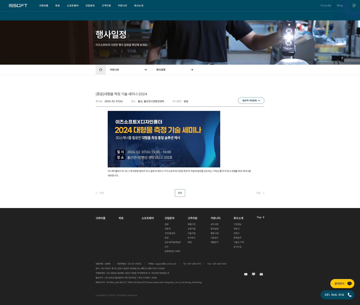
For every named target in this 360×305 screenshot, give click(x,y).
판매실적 (237, 237)
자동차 (168, 228)
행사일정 (215, 228)
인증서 (236, 233)
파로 (57, 5)
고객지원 (106, 5)
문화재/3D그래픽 (172, 251)
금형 (167, 224)
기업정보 (237, 224)
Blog (340, 5)
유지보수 (191, 237)
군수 (167, 246)
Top (259, 217)
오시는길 (237, 246)
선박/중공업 (170, 233)
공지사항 (215, 224)
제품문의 (215, 242)
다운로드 (215, 237)
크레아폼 (43, 5)
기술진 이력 (239, 242)
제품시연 (191, 224)
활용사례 (215, 233)
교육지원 (191, 228)
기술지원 (191, 233)
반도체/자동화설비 (173, 242)
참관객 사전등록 (249, 100)
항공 (167, 237)
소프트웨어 (72, 5)
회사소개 (138, 5)
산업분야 (90, 5)
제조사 (236, 228)
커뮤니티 (122, 5)
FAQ (190, 242)
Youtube (325, 5)
